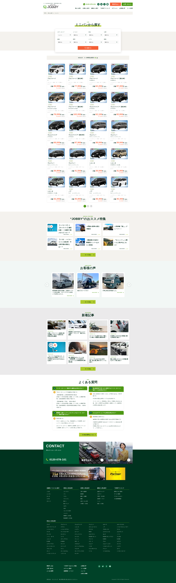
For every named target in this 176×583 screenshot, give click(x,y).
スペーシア (63, 546)
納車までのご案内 (118, 491)
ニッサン (49, 493)
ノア (104, 526)
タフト (118, 548)
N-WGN (62, 541)
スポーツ (99, 493)
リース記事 (130, 8)
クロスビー (77, 543)
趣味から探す (94, 8)
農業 (81, 498)
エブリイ (119, 541)
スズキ (48, 498)
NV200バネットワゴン (108, 536)
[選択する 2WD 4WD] (111, 42)
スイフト (119, 543)
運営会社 (49, 579)
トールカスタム (106, 551)
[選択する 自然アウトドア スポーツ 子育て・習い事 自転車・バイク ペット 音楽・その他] (64, 42)
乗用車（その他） (68, 515)
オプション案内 (67, 568)
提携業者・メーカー (69, 571)
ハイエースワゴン (65, 529)
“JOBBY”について (105, 8)
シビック (49, 538)
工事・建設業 (83, 491)
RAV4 (90, 531)
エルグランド (120, 531)
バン (65, 493)
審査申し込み (50, 565)
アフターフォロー (118, 496)
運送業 (82, 493)
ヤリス (118, 529)
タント (48, 551)
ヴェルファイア (78, 524)
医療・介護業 (83, 496)
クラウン (63, 526)
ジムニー (91, 543)
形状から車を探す (68, 488)
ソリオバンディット (107, 546)
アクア (48, 524)
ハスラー (119, 546)
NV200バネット (92, 536)
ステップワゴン (64, 538)
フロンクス (49, 548)
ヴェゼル (119, 536)
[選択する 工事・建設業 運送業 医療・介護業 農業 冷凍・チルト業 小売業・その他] (111, 35)
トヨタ (48, 491)
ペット (98, 501)
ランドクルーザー (65, 531)
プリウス (91, 529)
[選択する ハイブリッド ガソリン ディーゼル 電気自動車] (80, 42)
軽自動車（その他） (68, 518)
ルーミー (77, 531)
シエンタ (77, 526)
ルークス (77, 536)
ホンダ (48, 496)
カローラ (105, 524)
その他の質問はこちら (88, 434)
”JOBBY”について (119, 488)
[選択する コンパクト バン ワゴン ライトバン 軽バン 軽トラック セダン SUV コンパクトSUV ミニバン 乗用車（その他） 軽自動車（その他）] (64, 35)
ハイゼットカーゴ (121, 551)
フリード (91, 538)
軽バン (65, 501)
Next (129, 285)
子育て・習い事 (100, 496)
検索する (89, 48)
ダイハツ (49, 501)
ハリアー (77, 529)
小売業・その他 (84, 503)
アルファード (64, 524)
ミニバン (66, 513)
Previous (47, 285)
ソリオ (90, 546)
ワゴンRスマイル (93, 548)
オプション (115, 8)
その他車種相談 (117, 498)
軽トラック (66, 503)
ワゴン (65, 496)
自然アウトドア (100, 491)
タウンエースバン (93, 526)
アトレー (105, 548)
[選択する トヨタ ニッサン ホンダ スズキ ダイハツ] (80, 35)
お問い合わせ (127, 4)
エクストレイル (106, 531)
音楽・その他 (100, 503)
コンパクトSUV (67, 510)
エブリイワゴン (50, 543)
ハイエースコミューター (122, 526)
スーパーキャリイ (51, 546)
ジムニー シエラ (106, 543)
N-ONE (118, 538)
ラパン (62, 548)
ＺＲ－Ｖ (91, 541)
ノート (118, 534)
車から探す (78, 8)
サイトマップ (55, 579)
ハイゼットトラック (51, 553)
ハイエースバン (50, 529)
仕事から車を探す (85, 488)
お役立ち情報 (84, 573)
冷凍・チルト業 (84, 501)
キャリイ (63, 543)
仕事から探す (86, 8)
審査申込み (115, 4)
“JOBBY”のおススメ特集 (70, 565)
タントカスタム (64, 551)
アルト (104, 541)
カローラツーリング (51, 526)
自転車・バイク (100, 498)
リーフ (62, 536)
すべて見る (88, 254)
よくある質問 (50, 571)
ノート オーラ (50, 536)
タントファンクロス (79, 551)
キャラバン (63, 534)
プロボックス (106, 529)
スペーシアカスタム (79, 546)
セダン (65, 506)
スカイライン (92, 534)
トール (90, 551)
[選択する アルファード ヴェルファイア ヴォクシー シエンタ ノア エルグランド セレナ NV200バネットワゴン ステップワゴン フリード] (96, 35)
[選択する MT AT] (96, 42)
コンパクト (66, 491)
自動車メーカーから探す (53, 488)
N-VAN (48, 541)
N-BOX (104, 538)
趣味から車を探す (102, 488)
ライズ (48, 531)
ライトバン (66, 498)
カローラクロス (120, 524)
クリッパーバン (78, 534)
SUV (65, 508)
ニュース (83, 571)
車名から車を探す (51, 521)
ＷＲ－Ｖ (77, 541)
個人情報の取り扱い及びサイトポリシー (68, 579)
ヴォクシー (91, 524)
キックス (49, 534)
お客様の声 (122, 8)
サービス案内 (117, 493)
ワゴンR (77, 548)
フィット (77, 538)
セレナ (104, 534)
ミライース (63, 553)
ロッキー (77, 553)
